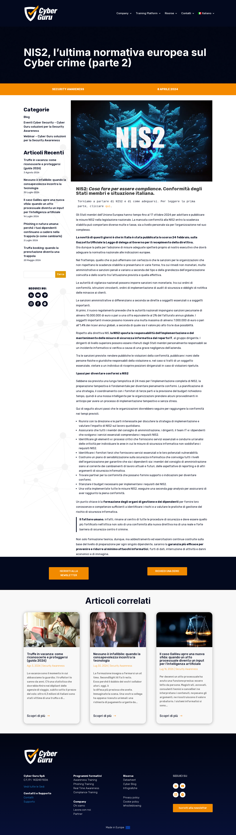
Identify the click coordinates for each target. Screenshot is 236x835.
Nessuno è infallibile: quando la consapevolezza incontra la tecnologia (45, 184)
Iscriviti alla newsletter (193, 808)
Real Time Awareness (86, 788)
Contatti (186, 13)
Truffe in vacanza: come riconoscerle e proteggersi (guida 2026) (42, 164)
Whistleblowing (132, 805)
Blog (27, 117)
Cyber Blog (129, 784)
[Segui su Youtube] (38, 295)
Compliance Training (85, 792)
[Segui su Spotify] (45, 304)
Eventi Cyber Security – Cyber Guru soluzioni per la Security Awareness (44, 126)
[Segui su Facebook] (38, 304)
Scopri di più (36, 716)
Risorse (169, 13)
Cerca (60, 274)
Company (122, 13)
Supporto (29, 801)
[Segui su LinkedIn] (31, 295)
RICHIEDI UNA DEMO (167, 571)
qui (108, 206)
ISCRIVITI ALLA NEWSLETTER (69, 573)
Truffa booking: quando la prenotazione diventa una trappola (41, 252)
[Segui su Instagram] (31, 304)
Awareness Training (85, 779)
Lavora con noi (82, 809)
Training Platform (147, 13)
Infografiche (130, 788)
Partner (77, 813)
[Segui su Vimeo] (45, 295)
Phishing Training (83, 784)
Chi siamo (79, 805)
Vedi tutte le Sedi (34, 786)
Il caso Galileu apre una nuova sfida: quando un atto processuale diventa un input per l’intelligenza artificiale (182, 659)
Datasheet (129, 779)
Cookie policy (131, 801)
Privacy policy (131, 797)
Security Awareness (53, 665)
